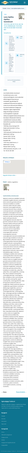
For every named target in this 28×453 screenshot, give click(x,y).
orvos (2, 432)
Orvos (8, 8)
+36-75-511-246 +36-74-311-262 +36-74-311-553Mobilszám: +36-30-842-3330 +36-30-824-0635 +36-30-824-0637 (13, 26)
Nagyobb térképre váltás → (10, 175)
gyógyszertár (4, 437)
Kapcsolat (3, 424)
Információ (3, 421)
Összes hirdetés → (21, 392)
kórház (3, 440)
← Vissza (3, 392)
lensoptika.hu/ (7, 33)
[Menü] (25, 3)
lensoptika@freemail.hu (21, 38)
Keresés (3, 419)
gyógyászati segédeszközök (8, 442)
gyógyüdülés (4, 445)
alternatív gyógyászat (6, 435)
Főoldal (4, 8)
